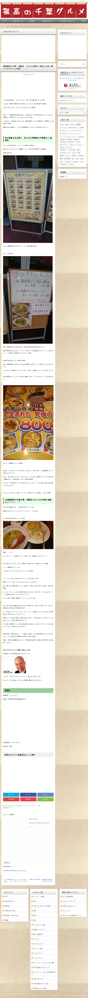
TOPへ (5, 21)
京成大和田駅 (81, 136)
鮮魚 (61, 162)
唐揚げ (78, 150)
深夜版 (83, 21)
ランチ (11, 807)
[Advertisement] (28, 49)
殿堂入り (74, 155)
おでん (65, 127)
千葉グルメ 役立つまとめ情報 (41, 906)
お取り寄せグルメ (38, 979)
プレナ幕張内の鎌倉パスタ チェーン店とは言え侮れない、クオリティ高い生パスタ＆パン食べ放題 (15, 881)
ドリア (72, 133)
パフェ (61, 137)
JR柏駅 (66, 124)
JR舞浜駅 (72, 124)
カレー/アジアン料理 (39, 925)
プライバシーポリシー (69, 901)
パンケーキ (67, 137)
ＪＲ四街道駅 (74, 161)
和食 (34, 910)
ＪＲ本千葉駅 (70, 164)
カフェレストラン (38, 943)
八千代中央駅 (77, 142)
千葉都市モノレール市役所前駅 (67, 150)
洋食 (34, 920)
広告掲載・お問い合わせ (67, 21)
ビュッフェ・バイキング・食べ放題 (43, 962)
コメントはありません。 (30, 805)
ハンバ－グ (77, 133)
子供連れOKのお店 (46, 21)
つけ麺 (81, 127)
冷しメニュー (64, 145)
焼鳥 (73, 158)
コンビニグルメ (37, 953)
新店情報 (32, 21)
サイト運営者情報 (68, 896)
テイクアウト (64, 134)
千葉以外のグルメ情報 (39, 988)
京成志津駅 (76, 139)
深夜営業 (81, 155)
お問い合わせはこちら (69, 906)
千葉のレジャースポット (76, 145)
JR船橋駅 (78, 124)
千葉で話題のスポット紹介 (41, 983)
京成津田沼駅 (70, 142)
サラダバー (63, 130)
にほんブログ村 (72, 80)
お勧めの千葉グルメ (73, 127)
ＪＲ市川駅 (80, 161)
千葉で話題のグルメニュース (41, 967)
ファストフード (37, 958)
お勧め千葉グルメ (18, 21)
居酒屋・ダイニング (65, 155)
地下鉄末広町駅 (63, 152)
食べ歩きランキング (72, 88)
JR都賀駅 (6, 807)
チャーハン (79, 130)
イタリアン (36, 939)
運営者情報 (56, 1)
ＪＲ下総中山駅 (67, 161)
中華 (39, 805)
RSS (86, 1)
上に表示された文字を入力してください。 (15, 870)
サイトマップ (74, 1)
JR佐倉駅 (62, 124)
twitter (80, 1)
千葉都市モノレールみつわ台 (66, 147)
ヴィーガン (74, 137)
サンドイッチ (71, 130)
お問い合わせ (65, 1)
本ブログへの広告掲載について (72, 915)
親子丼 (77, 158)
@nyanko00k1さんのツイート (66, 100)
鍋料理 (81, 158)
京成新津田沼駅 (63, 142)
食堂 (34, 915)
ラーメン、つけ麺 (38, 896)
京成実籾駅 (62, 139)
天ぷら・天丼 (76, 152)
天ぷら (69, 152)
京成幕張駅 (69, 139)
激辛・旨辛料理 (65, 159)
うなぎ (61, 127)
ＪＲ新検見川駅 (63, 164)
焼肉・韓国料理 (37, 934)
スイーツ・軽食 (37, 948)
